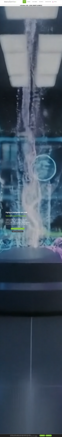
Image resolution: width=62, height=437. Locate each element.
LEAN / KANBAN (34, 1)
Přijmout (42, 435)
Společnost (41, 1)
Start (24, 1)
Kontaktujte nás (48, 1)
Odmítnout (48, 435)
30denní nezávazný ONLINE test (17, 231)
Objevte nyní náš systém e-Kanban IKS (18, 228)
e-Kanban (28, 1)
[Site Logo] (10, 2)
